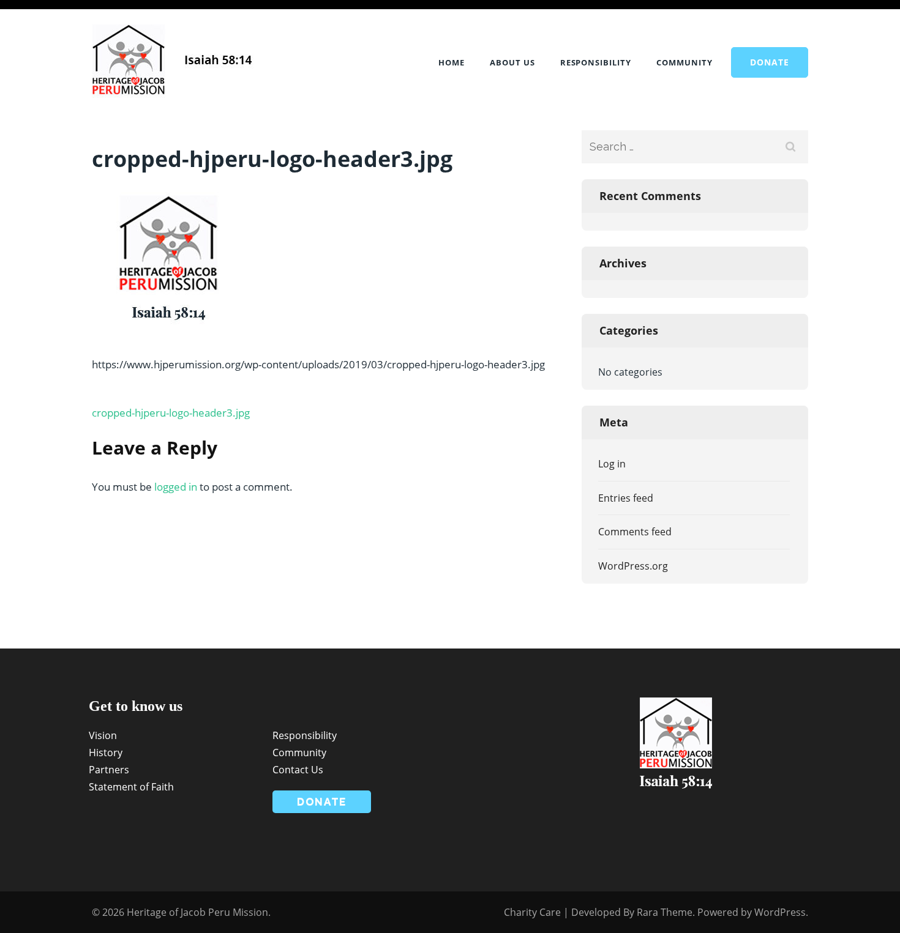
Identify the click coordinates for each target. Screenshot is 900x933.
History (105, 752)
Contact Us (297, 769)
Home (451, 62)
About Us (512, 62)
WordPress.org (633, 566)
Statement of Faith (131, 787)
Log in (612, 463)
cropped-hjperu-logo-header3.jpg (171, 413)
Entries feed (625, 498)
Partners (109, 769)
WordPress (780, 912)
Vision (103, 735)
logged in (175, 487)
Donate (769, 62)
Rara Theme (664, 912)
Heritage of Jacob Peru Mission (197, 912)
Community (684, 62)
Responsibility (596, 62)
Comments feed (635, 531)
